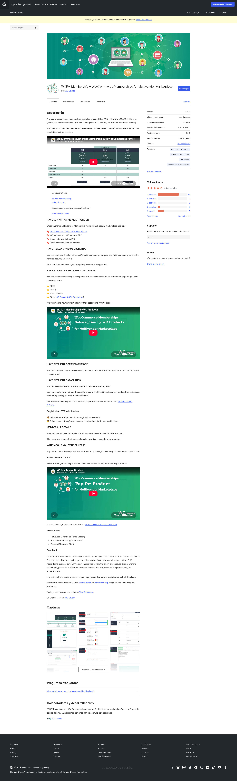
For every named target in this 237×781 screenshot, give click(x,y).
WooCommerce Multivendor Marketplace (68, 231)
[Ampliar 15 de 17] (136, 633)
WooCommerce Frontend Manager (101, 524)
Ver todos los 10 (184, 144)
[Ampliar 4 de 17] (73, 671)
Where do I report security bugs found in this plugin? (70, 691)
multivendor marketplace (180, 154)
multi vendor (184, 149)
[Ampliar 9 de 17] (105, 631)
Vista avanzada (154, 171)
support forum (85, 582)
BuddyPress (192, 756)
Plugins (57, 752)
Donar (145, 752)
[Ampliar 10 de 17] (105, 651)
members (174, 149)
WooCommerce (86, 592)
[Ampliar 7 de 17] (105, 615)
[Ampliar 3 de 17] (73, 653)
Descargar (183, 89)
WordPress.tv (104, 756)
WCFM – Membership (61, 198)
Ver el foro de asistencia (158, 243)
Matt (188, 748)
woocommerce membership (178, 164)
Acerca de (14, 744)
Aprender (102, 744)
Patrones (57, 756)
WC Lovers (70, 91)
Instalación (85, 101)
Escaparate (58, 744)
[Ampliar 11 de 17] (105, 671)
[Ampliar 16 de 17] (136, 650)
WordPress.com (193, 744)
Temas (56, 748)
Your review (152, 216)
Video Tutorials (58, 202)
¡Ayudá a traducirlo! (144, 19)
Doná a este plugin (155, 264)
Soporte (186, 101)
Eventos (145, 748)
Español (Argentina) (41, 768)
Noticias (13, 748)
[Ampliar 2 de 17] (73, 633)
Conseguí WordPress (222, 4)
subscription (184, 159)
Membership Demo (60, 213)
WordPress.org (101, 582)
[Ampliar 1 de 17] (73, 615)
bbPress (190, 752)
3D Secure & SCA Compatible (70, 297)
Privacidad (14, 756)
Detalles (53, 101)
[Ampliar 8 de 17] (105, 623)
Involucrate (146, 744)
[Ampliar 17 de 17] (136, 666)
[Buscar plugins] (36, 27)
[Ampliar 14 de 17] (136, 615)
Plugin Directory (16, 12)
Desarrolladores (104, 752)
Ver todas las (184, 216)
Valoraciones (68, 101)
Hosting (13, 752)
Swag (145, 756)
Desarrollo (100, 101)
